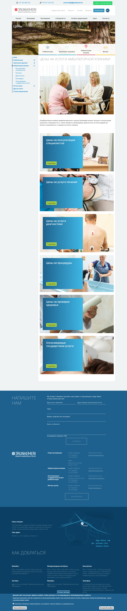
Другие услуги (18, 88)
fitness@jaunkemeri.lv (94, 488)
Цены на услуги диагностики (56, 222)
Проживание (45, 18)
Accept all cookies (106, 608)
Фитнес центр (17, 86)
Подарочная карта (58, 10)
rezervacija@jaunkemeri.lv (73, 3)
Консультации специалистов (20, 69)
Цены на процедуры (59, 262)
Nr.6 (13, 584)
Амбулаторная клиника (86, 52)
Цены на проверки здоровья (58, 303)
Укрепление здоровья (67, 52)
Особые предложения (79, 18)
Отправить (76, 441)
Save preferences (20, 608)
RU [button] (108, 10)
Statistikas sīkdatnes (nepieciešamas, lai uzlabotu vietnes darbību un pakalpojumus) (44, 604)
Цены (95, 18)
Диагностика (20, 76)
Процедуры (19, 78)
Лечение (19, 73)
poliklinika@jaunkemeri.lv (95, 470)
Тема (49, 409)
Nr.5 (48, 584)
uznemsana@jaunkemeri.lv (96, 478)
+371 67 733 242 (47, 3)
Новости (71, 10)
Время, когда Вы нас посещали (58, 416)
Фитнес (105, 52)
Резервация (99, 10)
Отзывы (80, 10)
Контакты (105, 18)
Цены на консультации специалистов (60, 141)
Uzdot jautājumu (102, 3)
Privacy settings (63, 592)
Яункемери (31, 18)
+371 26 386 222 (24, 3)
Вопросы (88, 10)
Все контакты (76, 496)
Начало (18, 18)
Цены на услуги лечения (61, 182)
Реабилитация (47, 52)
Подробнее (51, 163)
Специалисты (61, 18)
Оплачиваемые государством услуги (23, 82)
